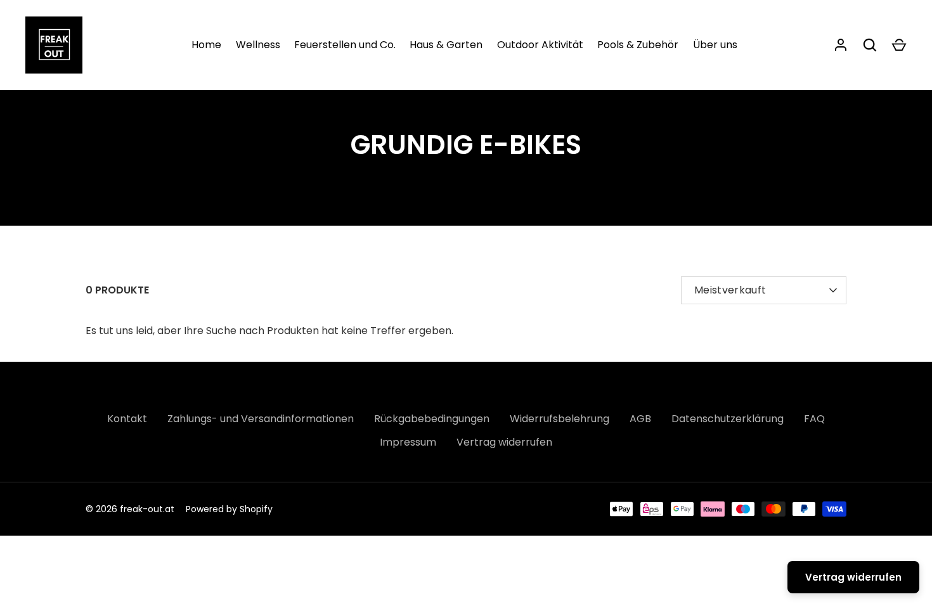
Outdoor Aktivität (540, 44)
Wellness (258, 44)
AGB (640, 418)
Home (206, 44)
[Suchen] (870, 45)
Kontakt (127, 418)
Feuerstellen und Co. (345, 44)
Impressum (408, 442)
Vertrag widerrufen (504, 442)
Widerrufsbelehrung (559, 418)
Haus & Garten (446, 44)
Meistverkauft (730, 290)
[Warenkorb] (899, 45)
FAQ (814, 418)
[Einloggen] (841, 45)
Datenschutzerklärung (727, 418)
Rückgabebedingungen (431, 418)
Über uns (715, 44)
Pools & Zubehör (637, 44)
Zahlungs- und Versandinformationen (260, 418)
